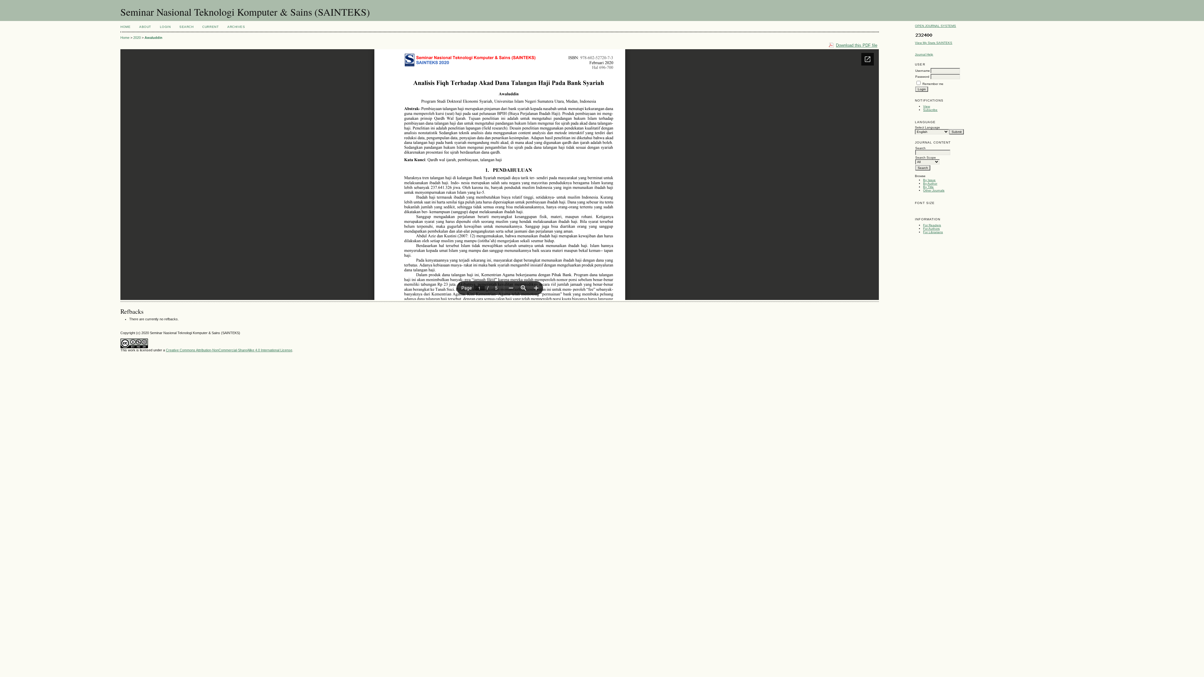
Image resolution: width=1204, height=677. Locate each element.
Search (186, 27)
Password (922, 76)
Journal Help (924, 54)
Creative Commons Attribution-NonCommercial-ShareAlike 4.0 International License (229, 350)
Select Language (927, 127)
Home (125, 27)
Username (922, 70)
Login (165, 27)
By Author (930, 183)
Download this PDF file (856, 45)
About (145, 27)
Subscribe (930, 110)
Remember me (932, 84)
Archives (236, 27)
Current (210, 27)
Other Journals (933, 190)
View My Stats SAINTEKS (933, 43)
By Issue (929, 180)
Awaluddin (153, 37)
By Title (928, 187)
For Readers (932, 225)
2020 (137, 37)
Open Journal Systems (935, 26)
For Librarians (933, 232)
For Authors (931, 228)
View (926, 106)
